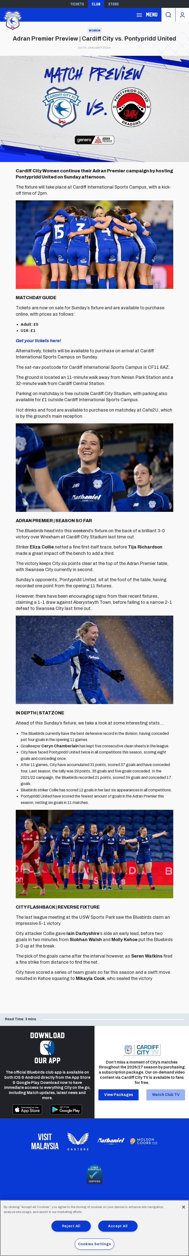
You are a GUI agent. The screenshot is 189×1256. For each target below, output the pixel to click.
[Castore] (78, 1141)
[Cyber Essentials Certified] (94, 1174)
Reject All (71, 1226)
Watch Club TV (166, 1095)
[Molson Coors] (144, 1141)
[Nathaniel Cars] (111, 1141)
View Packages (118, 1095)
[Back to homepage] (12, 20)
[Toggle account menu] (182, 15)
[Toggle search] (168, 15)
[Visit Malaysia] (45, 1141)
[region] (94, 1228)
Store (113, 3)
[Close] (183, 1207)
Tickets (77, 3)
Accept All (118, 1226)
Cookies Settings (94, 1244)
